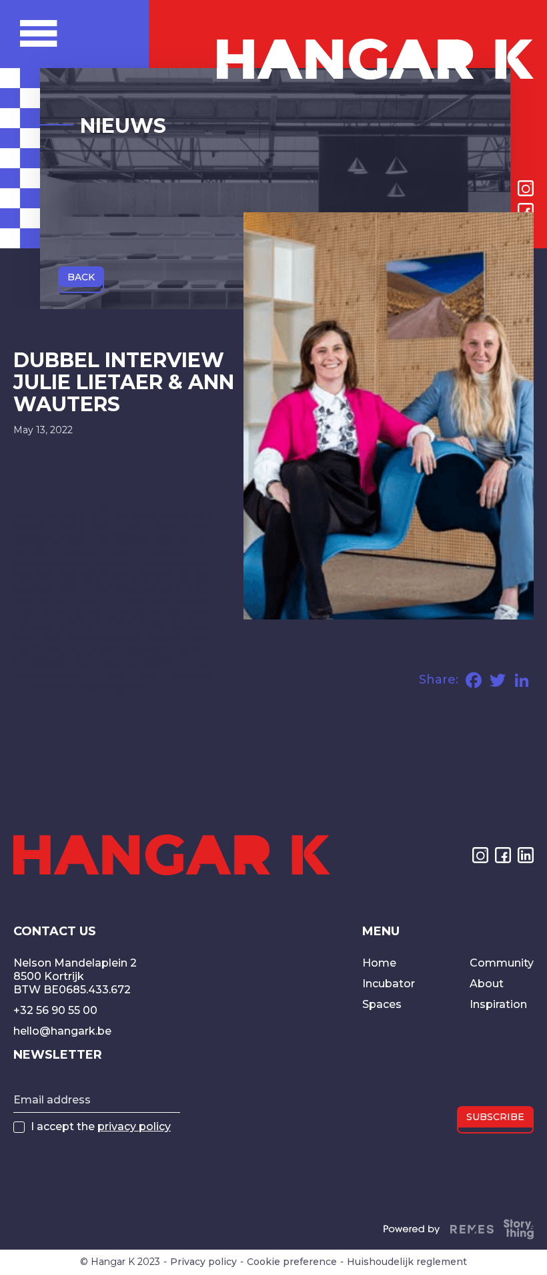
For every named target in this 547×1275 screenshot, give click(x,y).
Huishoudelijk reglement (407, 1262)
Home (379, 963)
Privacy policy (203, 1262)
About (487, 983)
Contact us (54, 932)
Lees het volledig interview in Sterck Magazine (111, 681)
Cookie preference (292, 1262)
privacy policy (134, 1126)
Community (502, 963)
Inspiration (498, 1004)
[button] (84, 33)
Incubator (388, 983)
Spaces (382, 1004)
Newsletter (57, 1055)
